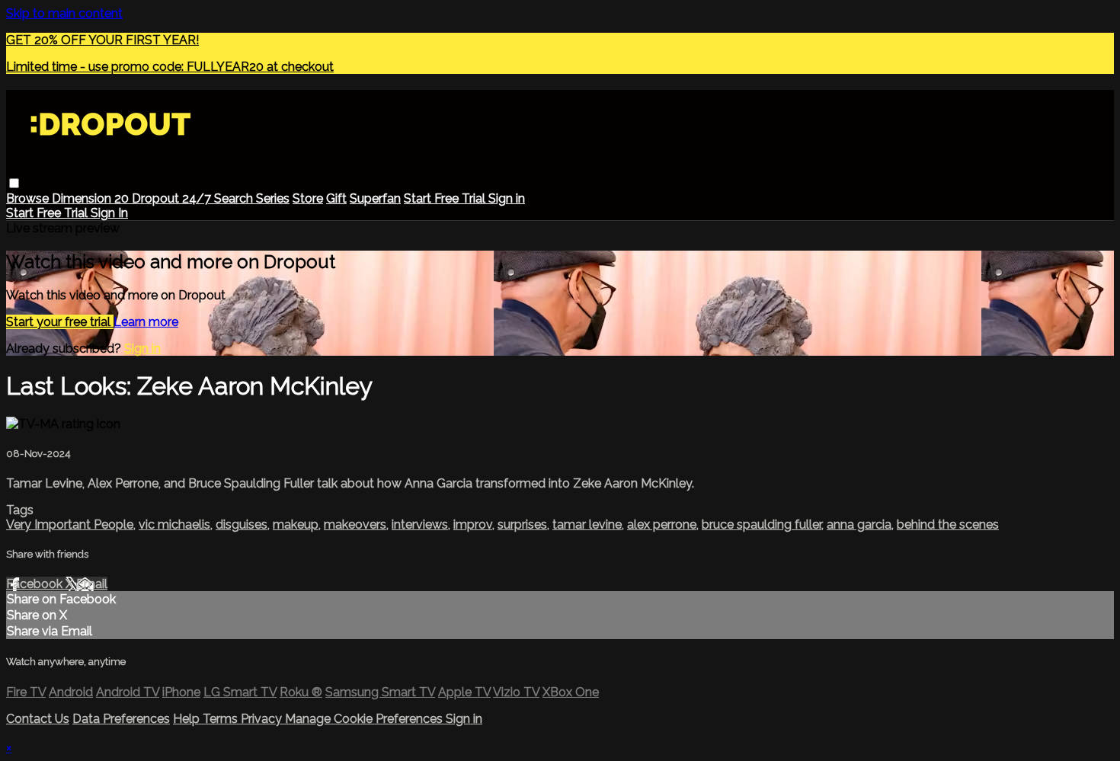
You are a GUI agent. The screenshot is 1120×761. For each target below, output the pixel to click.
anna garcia (859, 524)
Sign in (506, 198)
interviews (420, 524)
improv (472, 524)
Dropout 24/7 (173, 198)
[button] (14, 183)
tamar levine (587, 524)
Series (273, 198)
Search (235, 198)
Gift (336, 198)
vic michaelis (174, 524)
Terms (222, 718)
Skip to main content (64, 13)
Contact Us (37, 718)
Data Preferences (121, 718)
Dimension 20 (92, 198)
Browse (29, 198)
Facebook (36, 584)
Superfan (375, 198)
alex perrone (661, 524)
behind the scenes (948, 524)
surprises (522, 524)
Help (188, 718)
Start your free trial (60, 322)
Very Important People (69, 524)
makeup (295, 524)
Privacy (263, 718)
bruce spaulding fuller (761, 524)
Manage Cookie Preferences (365, 718)
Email (91, 584)
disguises (241, 524)
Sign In (109, 213)
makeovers (355, 524)
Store (308, 198)
